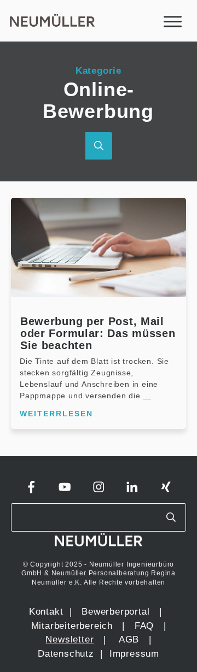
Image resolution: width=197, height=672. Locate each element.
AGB (129, 639)
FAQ (144, 626)
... (146, 395)
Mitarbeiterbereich (73, 626)
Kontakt (46, 611)
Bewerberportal (115, 611)
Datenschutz (67, 654)
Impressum (134, 654)
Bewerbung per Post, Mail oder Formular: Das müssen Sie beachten (98, 333)
